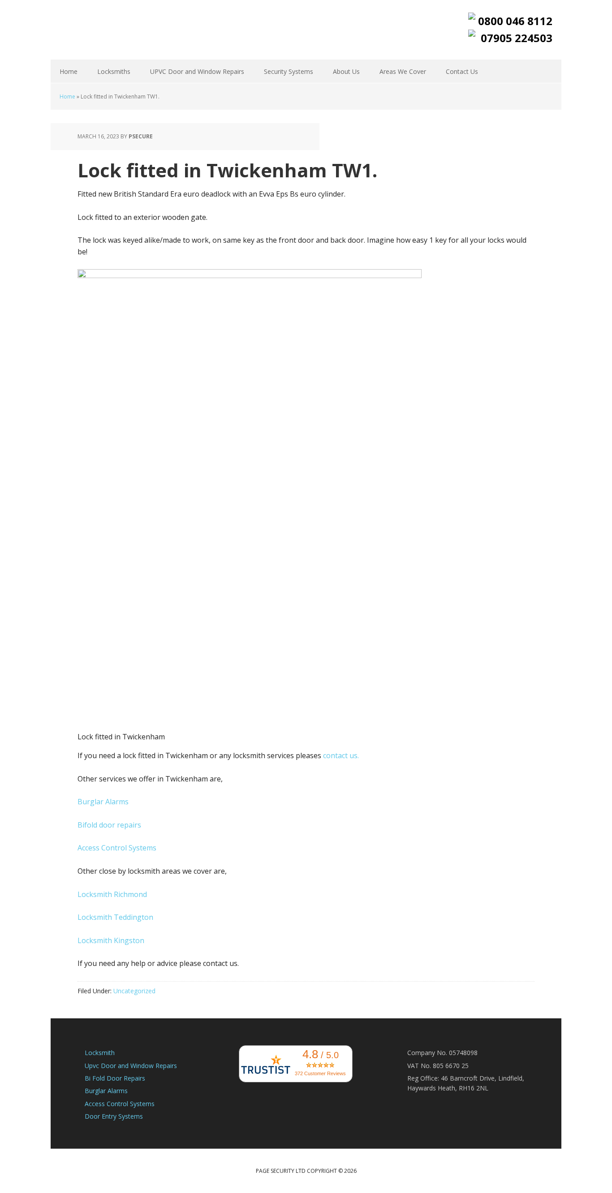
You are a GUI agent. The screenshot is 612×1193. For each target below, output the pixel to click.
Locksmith (100, 1052)
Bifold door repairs (109, 825)
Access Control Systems (117, 848)
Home (67, 96)
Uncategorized (134, 991)
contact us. (341, 755)
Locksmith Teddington (115, 917)
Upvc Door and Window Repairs (131, 1065)
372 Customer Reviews (320, 1073)
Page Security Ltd (109, 29)
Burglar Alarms (103, 802)
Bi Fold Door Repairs (115, 1078)
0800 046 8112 (515, 20)
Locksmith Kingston (111, 940)
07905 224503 (516, 37)
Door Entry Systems (114, 1116)
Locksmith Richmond (112, 894)
